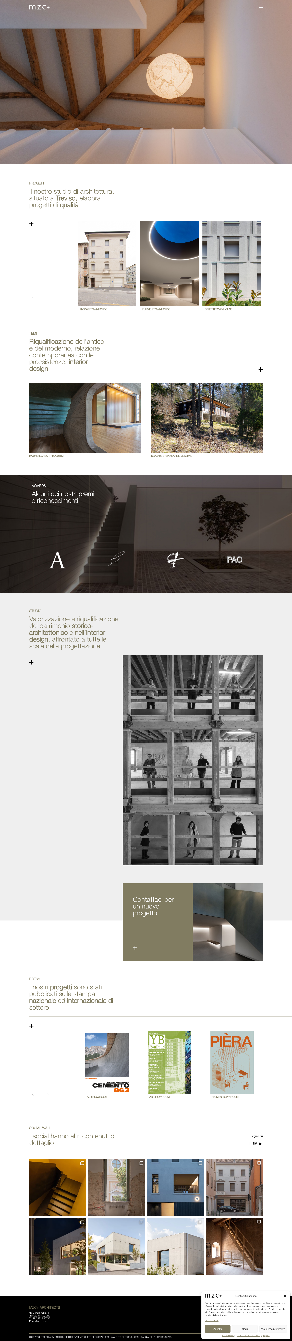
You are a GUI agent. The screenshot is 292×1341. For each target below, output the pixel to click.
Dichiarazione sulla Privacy (249, 1335)
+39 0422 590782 (40, 1319)
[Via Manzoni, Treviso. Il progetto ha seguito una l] (234, 1187)
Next (48, 298)
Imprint (266, 1335)
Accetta (217, 1328)
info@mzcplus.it (40, 1322)
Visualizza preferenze (273, 1328)
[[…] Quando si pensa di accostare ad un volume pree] (57, 1246)
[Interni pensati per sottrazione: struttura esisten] (57, 1187)
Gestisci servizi (211, 1320)
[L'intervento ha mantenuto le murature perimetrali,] (175, 1187)
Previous (33, 298)
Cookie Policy (228, 1335)
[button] (285, 1296)
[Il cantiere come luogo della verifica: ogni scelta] (116, 1187)
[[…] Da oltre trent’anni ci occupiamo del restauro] (234, 1246)
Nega (245, 1328)
